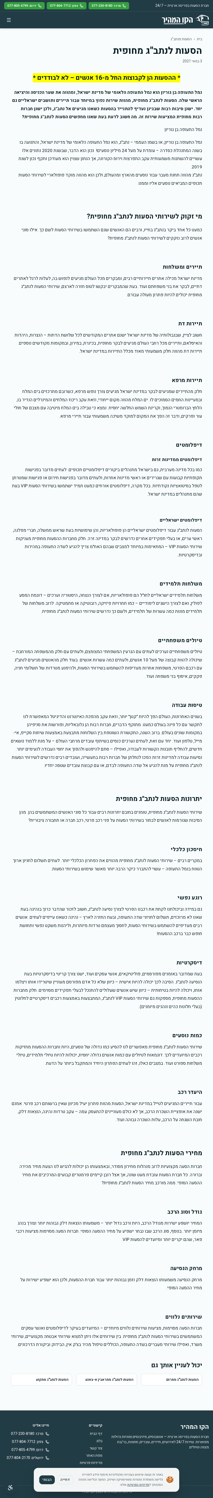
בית (199, 39)
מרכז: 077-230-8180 (106, 5)
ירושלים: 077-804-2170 (25, 1458)
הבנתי (47, 1479)
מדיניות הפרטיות (138, 1484)
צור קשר (96, 1448)
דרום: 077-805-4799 (21, 5)
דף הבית (96, 1433)
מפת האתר (94, 1455)
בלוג (99, 1441)
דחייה (65, 1479)
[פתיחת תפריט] (9, 20)
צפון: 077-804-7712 (64, 5)
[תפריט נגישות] (10, 1487)
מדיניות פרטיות (91, 1463)
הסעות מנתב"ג (181, 39)
